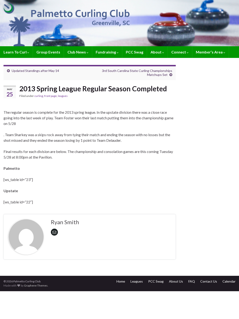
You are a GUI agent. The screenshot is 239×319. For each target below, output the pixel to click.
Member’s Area (209, 52)
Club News (77, 52)
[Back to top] (228, 308)
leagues (63, 96)
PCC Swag (134, 52)
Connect (179, 52)
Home (120, 281)
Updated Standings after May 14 (35, 71)
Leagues (136, 281)
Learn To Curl (15, 52)
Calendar (228, 281)
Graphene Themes (36, 285)
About (156, 52)
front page (50, 96)
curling (38, 96)
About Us (176, 281)
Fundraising (106, 52)
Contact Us (208, 281)
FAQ (191, 281)
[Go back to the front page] (119, 23)
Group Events (48, 52)
